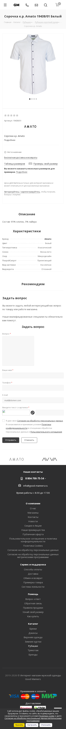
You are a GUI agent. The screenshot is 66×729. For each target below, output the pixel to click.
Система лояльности (33, 586)
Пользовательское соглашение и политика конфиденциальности (33, 540)
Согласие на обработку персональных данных (40, 420)
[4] (14, 115)
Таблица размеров (14, 163)
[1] (5, 115)
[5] (17, 115)
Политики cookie (46, 716)
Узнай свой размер (33, 611)
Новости (33, 521)
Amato (48, 238)
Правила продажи (33, 607)
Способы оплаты (33, 569)
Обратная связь (33, 603)
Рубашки (33, 645)
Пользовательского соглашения (46, 431)
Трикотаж (33, 650)
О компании (33, 503)
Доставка (33, 573)
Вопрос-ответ (33, 599)
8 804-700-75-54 (34, 478)
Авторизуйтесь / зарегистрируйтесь (22, 191)
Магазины (33, 512)
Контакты (33, 516)
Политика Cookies (33, 545)
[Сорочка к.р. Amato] (33, 64)
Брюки (33, 628)
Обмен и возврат (33, 578)
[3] (11, 115)
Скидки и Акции (33, 525)
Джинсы (33, 632)
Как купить (33, 616)
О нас (33, 508)
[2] (8, 115)
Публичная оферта (33, 534)
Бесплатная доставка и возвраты (20, 157)
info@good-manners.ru (35, 485)
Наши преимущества (33, 529)
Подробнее (21, 172)
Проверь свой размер (45, 163)
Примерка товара (33, 582)
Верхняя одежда (33, 637)
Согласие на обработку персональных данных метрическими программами (33, 556)
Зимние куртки (33, 641)
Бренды (33, 654)
